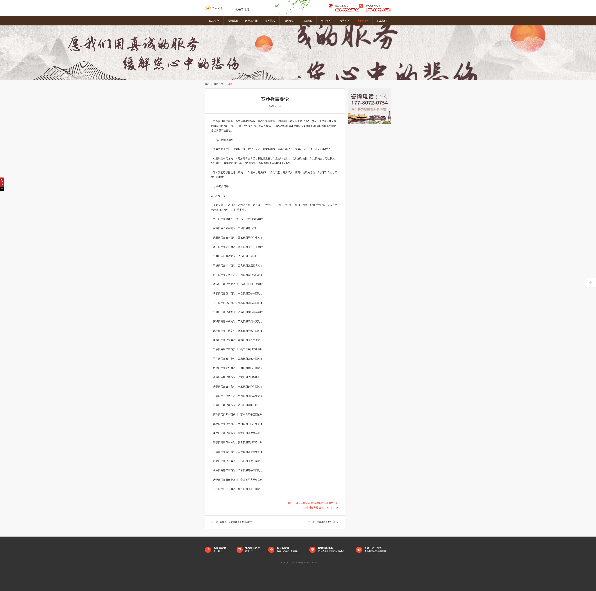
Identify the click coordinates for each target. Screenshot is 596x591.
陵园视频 (270, 20)
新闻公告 (218, 84)
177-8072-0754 (378, 10)
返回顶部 (590, 282)
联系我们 (382, 20)
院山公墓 (214, 20)
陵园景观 (233, 20)
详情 (230, 84)
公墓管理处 (242, 9)
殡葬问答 (345, 20)
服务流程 (307, 20)
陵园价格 (289, 20)
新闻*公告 (363, 20)
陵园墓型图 (251, 20)
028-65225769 (347, 10)
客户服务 (326, 20)
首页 (207, 84)
